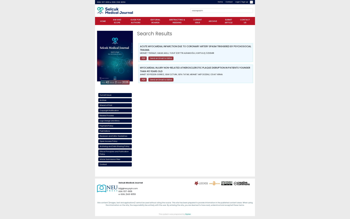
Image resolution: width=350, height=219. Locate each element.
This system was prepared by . (175, 214)
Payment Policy (106, 125)
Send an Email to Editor (161, 58)
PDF (143, 58)
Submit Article (228, 21)
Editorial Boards (155, 21)
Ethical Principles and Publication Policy (114, 153)
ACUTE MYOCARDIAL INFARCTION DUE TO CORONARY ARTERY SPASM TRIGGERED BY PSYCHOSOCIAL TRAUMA (195, 48)
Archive (213, 21)
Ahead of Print (106, 105)
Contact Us (245, 21)
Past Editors (105, 131)
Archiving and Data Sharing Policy (114, 146)
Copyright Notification (109, 110)
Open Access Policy (108, 141)
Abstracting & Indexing (177, 21)
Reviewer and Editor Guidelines (113, 136)
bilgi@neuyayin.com (128, 188)
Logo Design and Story (109, 120)
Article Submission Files (110, 159)
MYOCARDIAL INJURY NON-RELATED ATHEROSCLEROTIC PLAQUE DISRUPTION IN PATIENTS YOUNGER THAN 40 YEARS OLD (195, 69)
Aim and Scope (117, 21)
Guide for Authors (135, 21)
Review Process (107, 115)
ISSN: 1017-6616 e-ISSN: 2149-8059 (111, 2)
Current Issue (197, 21)
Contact (103, 164)
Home (103, 21)
